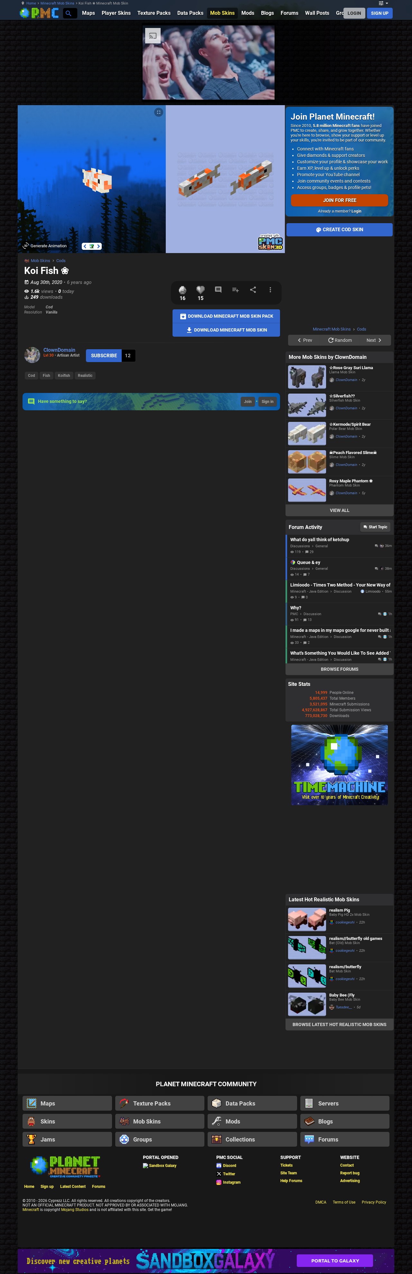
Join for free (339, 200)
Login (356, 211)
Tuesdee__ (344, 1007)
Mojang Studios (75, 1209)
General (321, 546)
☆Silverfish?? (342, 396)
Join (248, 401)
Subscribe (104, 356)
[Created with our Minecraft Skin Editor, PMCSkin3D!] (270, 249)
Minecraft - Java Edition (309, 591)
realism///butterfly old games (355, 938)
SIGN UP (380, 13)
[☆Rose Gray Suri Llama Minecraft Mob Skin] (307, 377)
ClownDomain (59, 350)
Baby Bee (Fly (342, 995)
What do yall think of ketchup (319, 539)
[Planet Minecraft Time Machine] (339, 804)
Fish (46, 375)
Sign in (268, 401)
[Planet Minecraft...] (68, 13)
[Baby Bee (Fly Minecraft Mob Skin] (307, 1004)
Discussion (342, 591)
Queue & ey (308, 562)
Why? (295, 607)
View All (340, 510)
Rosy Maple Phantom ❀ (351, 480)
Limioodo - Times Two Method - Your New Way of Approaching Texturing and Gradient (340, 584)
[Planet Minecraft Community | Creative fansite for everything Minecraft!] (64, 1166)
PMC (294, 614)
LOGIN (354, 13)
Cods (61, 260)
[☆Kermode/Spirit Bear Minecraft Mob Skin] (307, 433)
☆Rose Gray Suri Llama (351, 367)
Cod (31, 375)
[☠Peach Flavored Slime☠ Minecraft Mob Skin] (307, 462)
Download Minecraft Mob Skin (230, 329)
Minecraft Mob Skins (57, 3)
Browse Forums (340, 669)
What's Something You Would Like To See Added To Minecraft (340, 653)
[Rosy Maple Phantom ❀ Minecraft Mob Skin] (307, 490)
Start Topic (378, 527)
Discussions (300, 546)
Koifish (64, 375)
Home (31, 3)
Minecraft (31, 1209)
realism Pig (339, 910)
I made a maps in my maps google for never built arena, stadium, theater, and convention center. (340, 630)
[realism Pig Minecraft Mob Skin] (307, 919)
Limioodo (373, 591)
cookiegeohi (345, 922)
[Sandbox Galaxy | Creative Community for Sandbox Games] (206, 1261)
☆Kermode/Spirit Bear (350, 424)
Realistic (85, 375)
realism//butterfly (345, 966)
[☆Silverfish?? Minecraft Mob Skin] (307, 405)
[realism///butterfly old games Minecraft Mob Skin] (307, 948)
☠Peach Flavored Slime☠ (353, 452)
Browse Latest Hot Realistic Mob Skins (340, 1024)
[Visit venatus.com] (262, 89)
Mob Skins (40, 260)
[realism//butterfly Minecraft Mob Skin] (307, 976)
